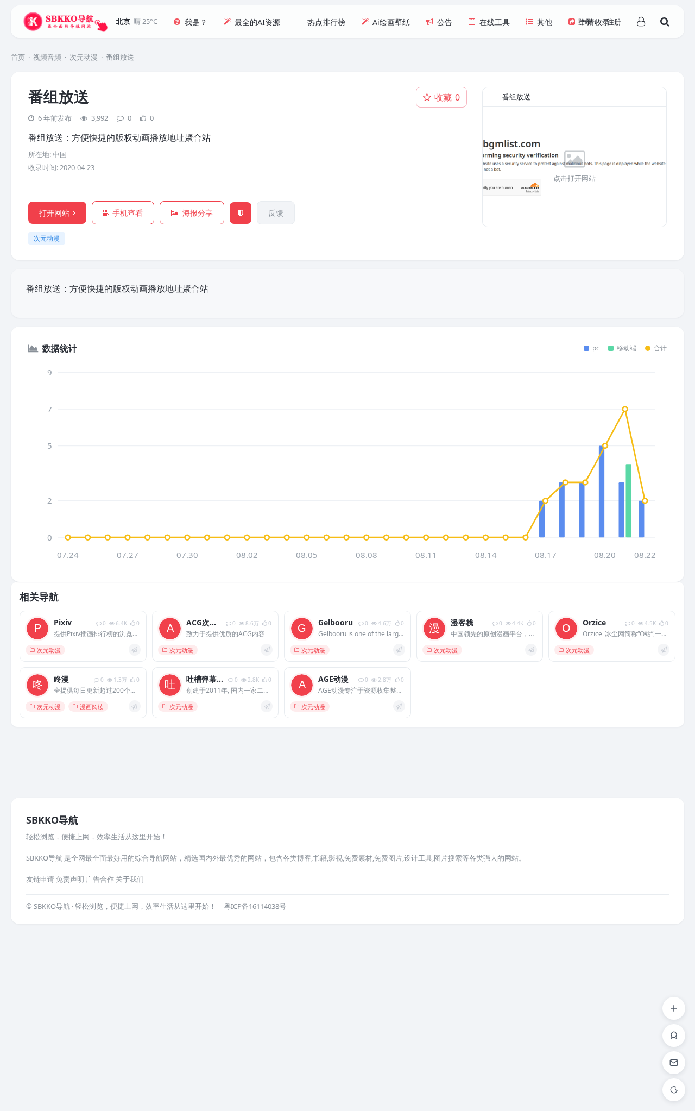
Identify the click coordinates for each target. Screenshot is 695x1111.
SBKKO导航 (52, 819)
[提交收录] (673, 1008)
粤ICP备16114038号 (255, 906)
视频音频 (47, 57)
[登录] (640, 22)
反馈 (275, 213)
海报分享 (197, 213)
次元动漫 (84, 57)
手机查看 (127, 213)
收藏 (447, 97)
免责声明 (70, 879)
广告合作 (100, 879)
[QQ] (673, 1035)
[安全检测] (240, 213)
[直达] (135, 650)
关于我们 (130, 879)
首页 (18, 57)
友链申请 (40, 879)
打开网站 (54, 213)
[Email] (673, 1062)
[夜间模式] (673, 1089)
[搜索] (664, 22)
